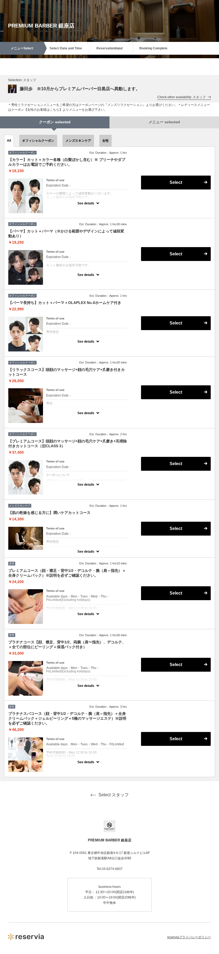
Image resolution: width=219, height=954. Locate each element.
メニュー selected (164, 122)
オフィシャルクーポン (38, 140)
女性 (105, 140)
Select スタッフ (114, 795)
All (9, 140)
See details (85, 203)
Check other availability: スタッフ (181, 97)
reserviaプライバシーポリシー (189, 937)
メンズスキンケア (78, 140)
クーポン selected (55, 122)
